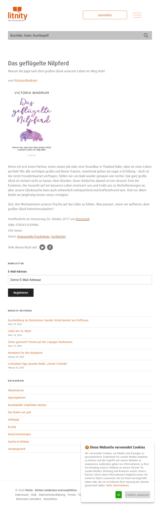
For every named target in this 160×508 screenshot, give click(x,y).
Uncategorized (16, 448)
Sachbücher (58, 236)
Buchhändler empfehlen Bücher (27, 405)
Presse (72, 494)
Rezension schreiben (28, 499)
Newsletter (50, 499)
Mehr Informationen (117, 485)
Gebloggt (13, 419)
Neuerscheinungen (19, 434)
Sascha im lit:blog (18, 441)
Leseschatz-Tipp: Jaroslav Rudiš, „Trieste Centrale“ (38, 363)
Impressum (21, 494)
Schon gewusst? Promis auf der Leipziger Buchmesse (40, 342)
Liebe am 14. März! (19, 331)
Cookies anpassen (137, 494)
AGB (33, 494)
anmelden (105, 15)
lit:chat (12, 427)
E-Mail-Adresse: (17, 271)
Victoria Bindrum (25, 80)
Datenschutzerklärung (52, 494)
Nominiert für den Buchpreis (25, 352)
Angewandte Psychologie (33, 236)
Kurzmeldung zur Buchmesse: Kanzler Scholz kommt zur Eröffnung (48, 320)
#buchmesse (16, 390)
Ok (118, 494)
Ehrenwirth (83, 219)
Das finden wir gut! (19, 412)
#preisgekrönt (17, 397)
